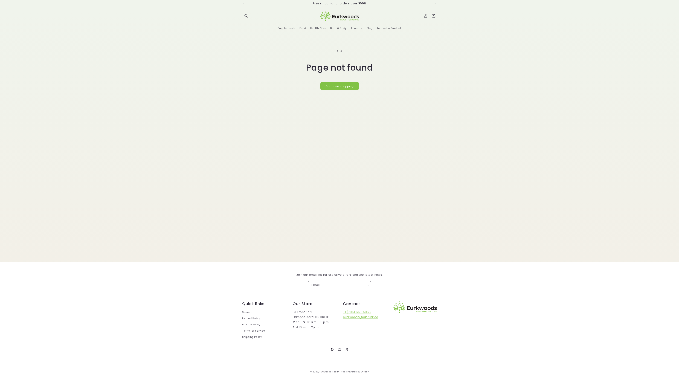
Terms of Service (253, 330)
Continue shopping (340, 86)
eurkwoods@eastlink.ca (360, 317)
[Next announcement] (435, 3)
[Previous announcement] (243, 3)
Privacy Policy (251, 324)
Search (247, 312)
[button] (246, 16)
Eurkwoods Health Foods (333, 371)
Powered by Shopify (358, 371)
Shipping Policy (252, 337)
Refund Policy (251, 318)
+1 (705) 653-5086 (357, 312)
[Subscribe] (367, 285)
